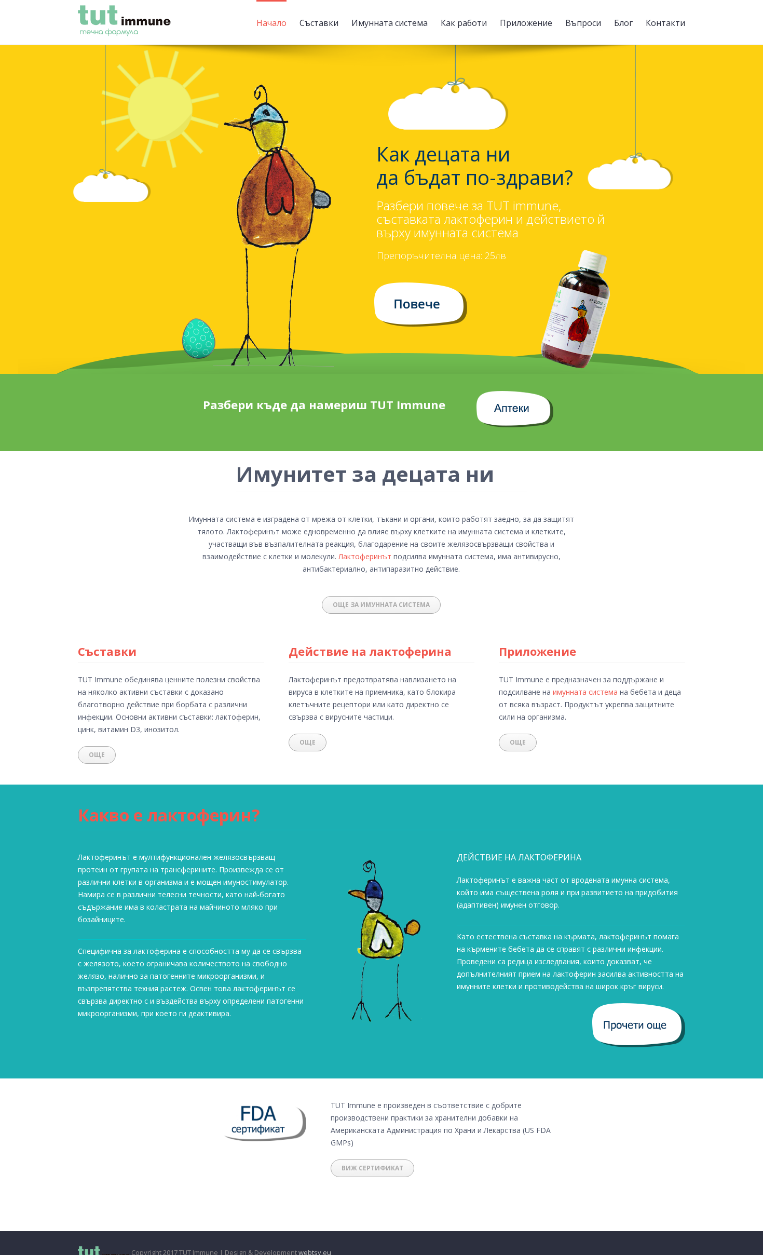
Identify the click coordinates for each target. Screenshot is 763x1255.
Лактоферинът (364, 556)
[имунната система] (420, 288)
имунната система (585, 692)
